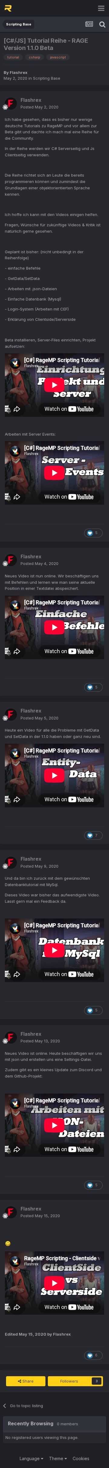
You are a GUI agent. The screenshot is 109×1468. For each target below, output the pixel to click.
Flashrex (19, 72)
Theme (56, 1458)
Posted (39, 107)
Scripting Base (46, 78)
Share (27, 1381)
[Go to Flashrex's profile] (11, 104)
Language (30, 1458)
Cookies (81, 1458)
